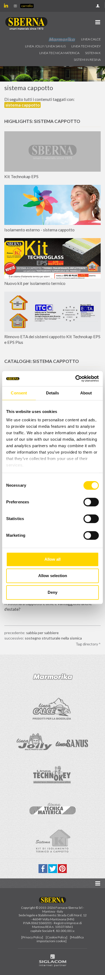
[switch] (91, 502)
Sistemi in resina (87, 60)
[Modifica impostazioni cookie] (60, 939)
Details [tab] (52, 393)
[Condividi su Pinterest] (62, 868)
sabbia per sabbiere (42, 632)
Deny (52, 592)
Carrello (27, 6)
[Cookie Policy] (56, 937)
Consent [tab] (19, 393)
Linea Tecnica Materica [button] (59, 53)
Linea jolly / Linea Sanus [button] (45, 46)
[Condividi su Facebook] (43, 868)
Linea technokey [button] (86, 46)
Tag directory (87, 644)
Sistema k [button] (93, 53)
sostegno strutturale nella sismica (53, 638)
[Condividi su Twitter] (53, 868)
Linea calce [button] (91, 39)
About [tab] (86, 393)
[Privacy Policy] (32, 937)
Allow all (52, 559)
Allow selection (52, 575)
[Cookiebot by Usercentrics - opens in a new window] (75, 378)
